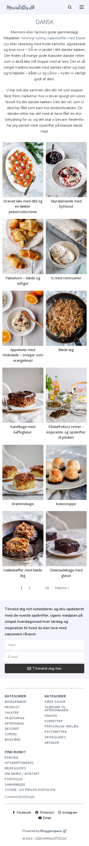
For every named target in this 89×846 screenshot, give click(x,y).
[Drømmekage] (22, 472)
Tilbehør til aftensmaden (56, 708)
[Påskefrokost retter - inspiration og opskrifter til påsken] (66, 395)
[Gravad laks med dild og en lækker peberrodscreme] (22, 169)
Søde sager (55, 701)
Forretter (54, 721)
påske (52, 73)
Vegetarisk (14, 718)
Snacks (51, 715)
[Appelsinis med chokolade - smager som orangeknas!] (22, 318)
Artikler (52, 742)
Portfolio (14, 779)
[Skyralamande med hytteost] (66, 169)
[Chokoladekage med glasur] (66, 538)
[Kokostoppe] (66, 472)
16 (47, 588)
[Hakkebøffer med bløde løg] (22, 538)
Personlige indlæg (62, 726)
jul (39, 73)
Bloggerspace (51, 831)
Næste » (62, 588)
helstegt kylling (33, 38)
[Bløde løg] (66, 318)
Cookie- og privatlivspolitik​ (30, 790)
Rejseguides (15, 768)
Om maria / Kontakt (22, 773)
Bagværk (13, 739)
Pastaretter (56, 732)
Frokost (12, 707)
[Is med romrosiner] (66, 246)
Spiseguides (55, 737)
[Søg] (69, 7)
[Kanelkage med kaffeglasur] (22, 395)
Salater (12, 712)
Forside (12, 757)
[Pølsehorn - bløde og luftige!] (22, 246)
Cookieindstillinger (20, 796)
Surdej (11, 734)
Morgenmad (16, 701)
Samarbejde (15, 784)
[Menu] (82, 7)
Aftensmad (14, 723)
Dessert (12, 728)
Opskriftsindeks (19, 763)
